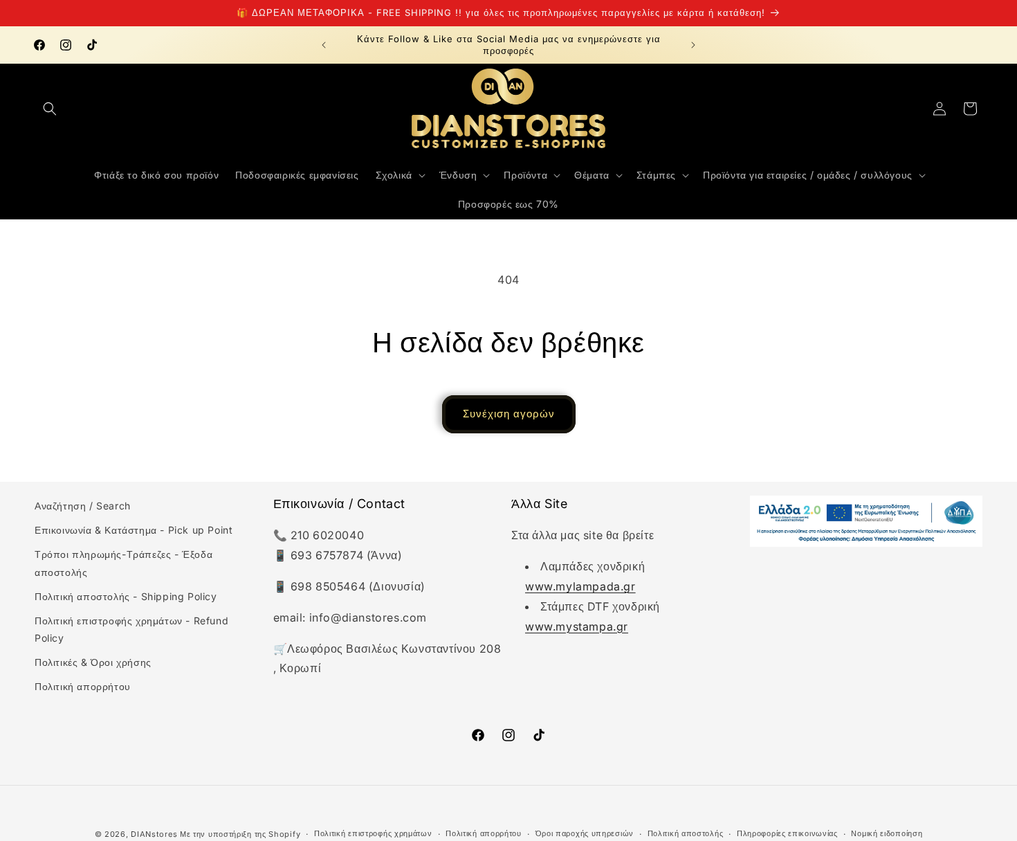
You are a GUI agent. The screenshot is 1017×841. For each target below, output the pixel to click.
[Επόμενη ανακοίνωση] (693, 45)
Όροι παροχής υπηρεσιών (584, 833)
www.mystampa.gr (576, 626)
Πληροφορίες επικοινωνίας (787, 833)
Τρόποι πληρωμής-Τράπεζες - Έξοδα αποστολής (123, 562)
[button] (50, 108)
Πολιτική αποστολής (686, 833)
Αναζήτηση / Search (83, 506)
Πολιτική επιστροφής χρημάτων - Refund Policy (131, 629)
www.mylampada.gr (580, 586)
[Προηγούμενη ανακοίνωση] (324, 45)
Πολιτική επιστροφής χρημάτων (373, 833)
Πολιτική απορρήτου (83, 686)
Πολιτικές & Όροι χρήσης (93, 662)
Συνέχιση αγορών (509, 413)
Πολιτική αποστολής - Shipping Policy (126, 596)
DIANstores (154, 834)
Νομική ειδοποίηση (886, 833)
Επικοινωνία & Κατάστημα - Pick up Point (133, 530)
